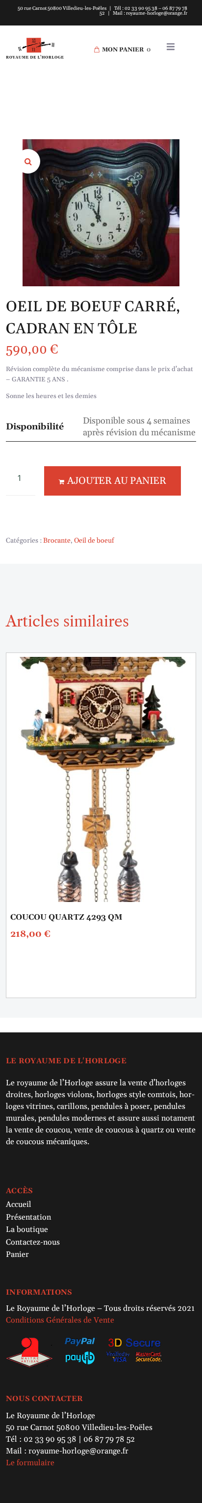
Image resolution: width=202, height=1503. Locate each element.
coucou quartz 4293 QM (66, 917)
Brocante (57, 540)
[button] (170, 46)
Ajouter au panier (116, 481)
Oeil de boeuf (94, 540)
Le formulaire (30, 1463)
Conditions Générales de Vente (60, 1320)
